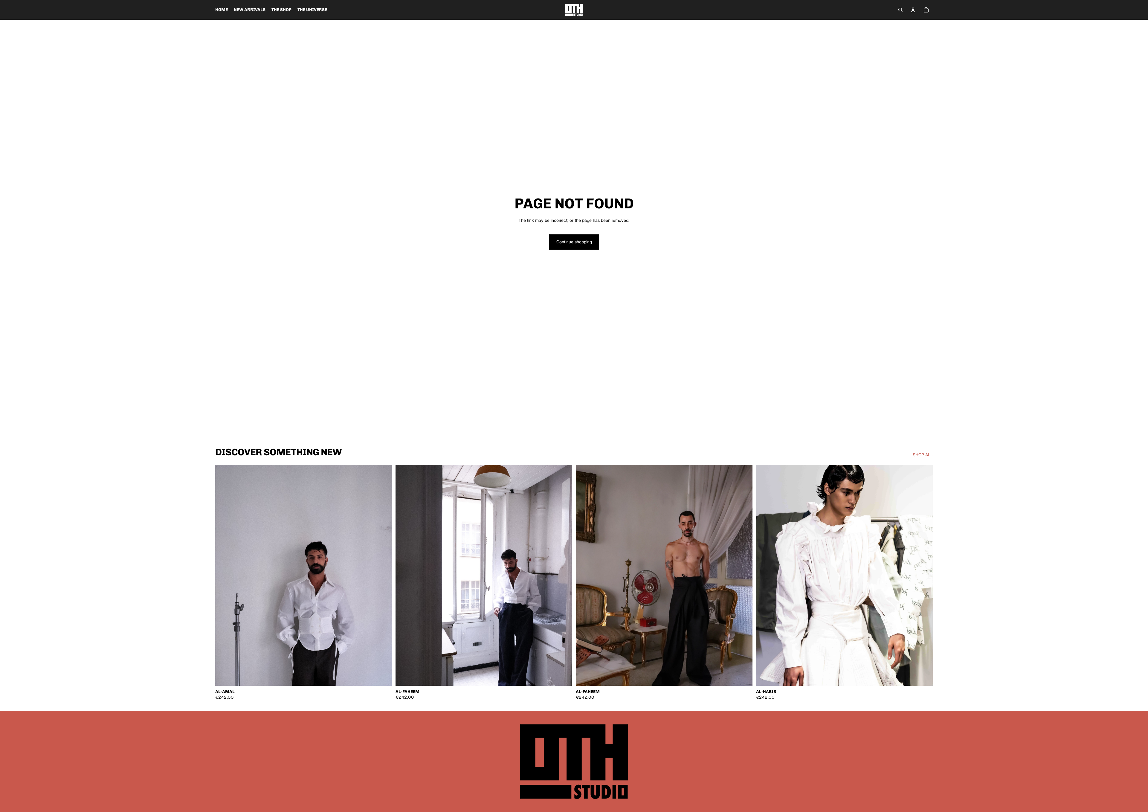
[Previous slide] (224, 575)
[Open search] (900, 9)
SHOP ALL (923, 454)
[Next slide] (383, 575)
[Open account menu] (913, 9)
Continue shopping (574, 242)
